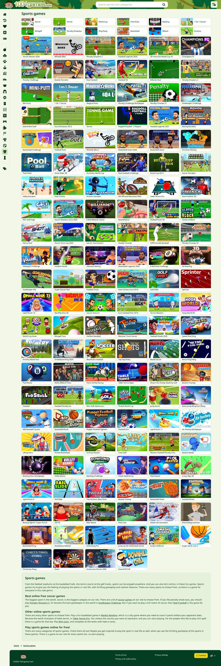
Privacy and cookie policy (125, 659)
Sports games (29, 645)
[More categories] (5, 169)
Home (16, 645)
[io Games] (5, 98)
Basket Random (109, 615)
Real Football (180, 602)
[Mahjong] (5, 104)
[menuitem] (5, 14)
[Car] (5, 80)
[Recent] (5, 20)
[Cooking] (5, 86)
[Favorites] (5, 26)
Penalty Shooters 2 (39, 602)
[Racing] (5, 134)
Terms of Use (120, 655)
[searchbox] (132, 5)
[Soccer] (5, 146)
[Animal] (5, 61)
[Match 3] (5, 110)
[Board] (5, 73)
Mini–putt (64, 621)
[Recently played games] (214, 4)
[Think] (5, 158)
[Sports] (5, 152)
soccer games (125, 599)
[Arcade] (5, 67)
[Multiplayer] (5, 122)
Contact (202, 655)
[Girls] (5, 92)
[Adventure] (5, 55)
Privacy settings (161, 655)
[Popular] (5, 38)
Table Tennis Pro (81, 618)
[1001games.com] (28, 4)
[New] (5, 32)
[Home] (5, 14)
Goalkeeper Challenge (109, 602)
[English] (213, 655)
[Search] (164, 4)
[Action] (5, 49)
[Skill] (5, 140)
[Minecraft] (5, 116)
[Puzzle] (5, 128)
